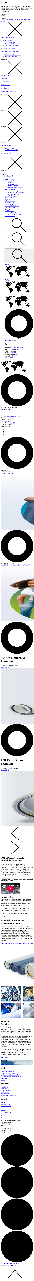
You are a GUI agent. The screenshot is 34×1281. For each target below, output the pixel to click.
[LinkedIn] (17, 1165)
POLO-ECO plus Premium (13, 55)
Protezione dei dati (6, 1112)
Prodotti (7, 179)
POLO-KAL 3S (9, 43)
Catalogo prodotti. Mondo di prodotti (19, 19)
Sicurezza (4, 1114)
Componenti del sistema (12, 45)
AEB (2, 1117)
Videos (3, 21)
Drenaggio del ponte (11, 56)
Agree (3, 14)
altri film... (4, 916)
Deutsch (15, 347)
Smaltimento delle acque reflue (10, 51)
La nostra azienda (6, 153)
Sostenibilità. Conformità (8, 91)
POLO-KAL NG (10, 42)
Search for (4, 170)
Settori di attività (5, 75)
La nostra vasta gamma (7, 473)
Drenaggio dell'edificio (7, 37)
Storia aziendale (5, 85)
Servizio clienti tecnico (11, 150)
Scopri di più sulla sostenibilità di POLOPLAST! (15, 565)
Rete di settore (5, 88)
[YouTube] (17, 1262)
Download (4, 1078)
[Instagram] (17, 1197)
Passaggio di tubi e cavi (8, 48)
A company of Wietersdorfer (9, 1265)
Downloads (4, 19)
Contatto (7, 207)
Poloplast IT (9, 176)
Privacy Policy (14, 11)
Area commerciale (6, 1064)
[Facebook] (17, 1230)
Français (13, 352)
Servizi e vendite (6, 145)
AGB (2, 1115)
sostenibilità (4, 1057)
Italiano (12, 357)
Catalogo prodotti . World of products (12, 1076)
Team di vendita (9, 148)
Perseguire (8, 196)
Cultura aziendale (6, 82)
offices (9, 340)
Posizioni (3, 142)
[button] (19, 231)
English (21, 347)
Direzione (4, 78)
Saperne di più (5, 667)
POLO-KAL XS (10, 40)
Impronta (3, 1110)
